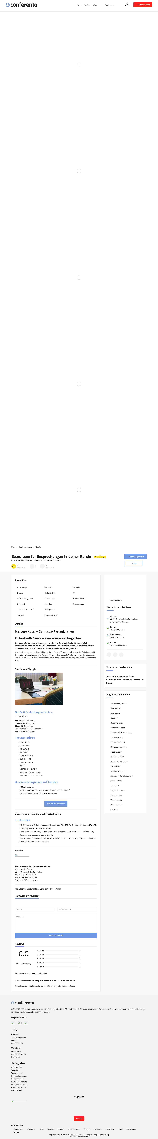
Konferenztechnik (117, 742)
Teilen (134, 563)
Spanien (51, 1129)
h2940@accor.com (117, 637)
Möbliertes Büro (117, 757)
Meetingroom (115, 752)
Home (79, 5)
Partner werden (143, 5)
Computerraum (116, 723)
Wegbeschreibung (116, 600)
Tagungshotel (116, 795)
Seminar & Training (118, 771)
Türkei (120, 1129)
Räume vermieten (18, 1054)
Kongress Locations (118, 747)
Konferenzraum (116, 737)
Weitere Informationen (56, 804)
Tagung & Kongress (118, 790)
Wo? (86, 5)
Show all (113, 810)
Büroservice (115, 713)
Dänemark (98, 1129)
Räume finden (17, 1043)
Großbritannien (73, 1129)
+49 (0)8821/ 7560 (117, 630)
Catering (114, 718)
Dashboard (15, 1057)
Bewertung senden (136, 557)
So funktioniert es (18, 1037)
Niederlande (131, 1129)
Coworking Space (117, 728)
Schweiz (61, 1129)
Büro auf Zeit (115, 708)
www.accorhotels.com (118, 645)
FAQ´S (14, 1040)
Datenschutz (75, 1134)
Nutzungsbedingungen (93, 1134)
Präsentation (115, 766)
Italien (41, 1129)
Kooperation (16, 1051)
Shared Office (116, 781)
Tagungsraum (116, 800)
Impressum (54, 1134)
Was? (95, 5)
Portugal (87, 1129)
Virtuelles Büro (116, 805)
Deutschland (18, 1129)
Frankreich (110, 1129)
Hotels (38, 547)
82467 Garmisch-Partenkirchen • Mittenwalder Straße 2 (35, 560)
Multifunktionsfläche (118, 761)
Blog (107, 1134)
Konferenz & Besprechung (121, 732)
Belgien (16, 1132)
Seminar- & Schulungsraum (121, 776)
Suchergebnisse (25, 547)
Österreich (31, 1129)
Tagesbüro (114, 785)
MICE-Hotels (16, 1090)
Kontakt (79, 1118)
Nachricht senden (56, 935)
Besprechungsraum (118, 704)
